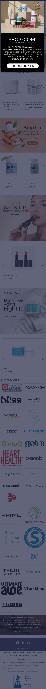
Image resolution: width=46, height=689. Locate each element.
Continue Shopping (23, 65)
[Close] (41, 3)
